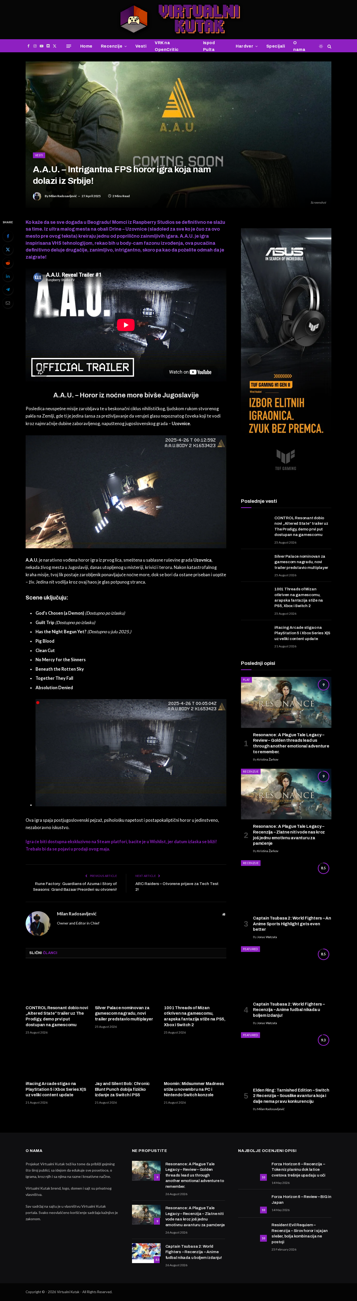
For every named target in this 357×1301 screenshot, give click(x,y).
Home (86, 46)
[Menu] (68, 46)
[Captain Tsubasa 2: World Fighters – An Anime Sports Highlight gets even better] (286, 885)
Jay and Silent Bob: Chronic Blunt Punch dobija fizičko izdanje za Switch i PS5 (122, 1089)
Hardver (244, 46)
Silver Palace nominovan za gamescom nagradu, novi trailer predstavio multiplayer (124, 1014)
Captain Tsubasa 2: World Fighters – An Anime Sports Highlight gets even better (292, 924)
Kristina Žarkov (267, 759)
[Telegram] (8, 289)
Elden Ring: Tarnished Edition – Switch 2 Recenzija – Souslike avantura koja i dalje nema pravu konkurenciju (291, 1096)
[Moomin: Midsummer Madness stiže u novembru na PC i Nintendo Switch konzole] (195, 1059)
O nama (299, 46)
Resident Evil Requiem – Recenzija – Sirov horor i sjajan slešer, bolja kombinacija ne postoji (300, 1233)
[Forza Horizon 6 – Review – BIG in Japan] (252, 1203)
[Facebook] (8, 236)
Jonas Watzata (267, 937)
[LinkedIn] (8, 276)
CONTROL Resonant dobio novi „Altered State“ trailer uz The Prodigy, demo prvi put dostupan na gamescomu (57, 1016)
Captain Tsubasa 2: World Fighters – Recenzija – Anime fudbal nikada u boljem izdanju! (289, 1010)
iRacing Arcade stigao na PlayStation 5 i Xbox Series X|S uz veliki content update (56, 1089)
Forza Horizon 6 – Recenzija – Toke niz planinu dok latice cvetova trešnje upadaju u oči (298, 1169)
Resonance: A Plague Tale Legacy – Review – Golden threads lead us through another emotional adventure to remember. (291, 743)
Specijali (275, 46)
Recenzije (111, 46)
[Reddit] (8, 263)
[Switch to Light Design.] (321, 46)
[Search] (328, 46)
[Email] (8, 303)
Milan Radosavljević (63, 196)
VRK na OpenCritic (167, 46)
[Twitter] (8, 249)
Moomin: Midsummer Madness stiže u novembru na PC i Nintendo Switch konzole (194, 1089)
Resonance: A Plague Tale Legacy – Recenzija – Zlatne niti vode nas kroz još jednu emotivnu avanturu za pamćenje (289, 835)
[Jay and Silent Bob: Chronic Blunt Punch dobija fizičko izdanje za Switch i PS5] (126, 1059)
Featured (250, 949)
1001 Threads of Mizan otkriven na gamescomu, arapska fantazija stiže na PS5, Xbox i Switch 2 (195, 1016)
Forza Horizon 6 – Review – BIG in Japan (301, 1199)
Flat (246, 679)
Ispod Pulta (209, 46)
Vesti (140, 46)
